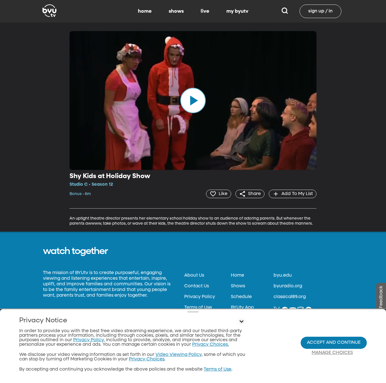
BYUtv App (242, 307)
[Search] (284, 11)
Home (237, 275)
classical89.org (290, 297)
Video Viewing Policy (178, 355)
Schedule (241, 297)
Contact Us (196, 286)
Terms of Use (198, 307)
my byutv (237, 11)
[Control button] (242, 322)
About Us (194, 275)
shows (176, 11)
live (205, 11)
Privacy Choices (146, 359)
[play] (193, 100)
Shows (238, 286)
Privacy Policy (199, 297)
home (145, 11)
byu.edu (283, 275)
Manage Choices (332, 353)
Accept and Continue (334, 342)
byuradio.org (288, 286)
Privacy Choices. (210, 344)
